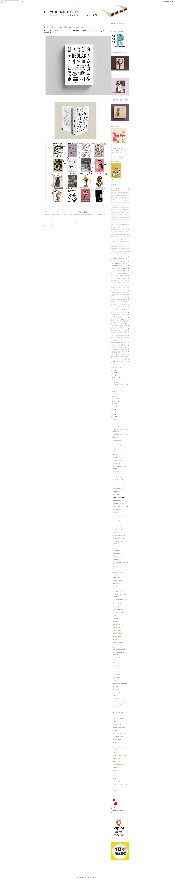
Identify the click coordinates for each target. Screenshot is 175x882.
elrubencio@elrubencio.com (119, 150)
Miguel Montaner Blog (119, 497)
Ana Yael (115, 686)
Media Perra (116, 707)
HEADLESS (116, 494)
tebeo (126, 359)
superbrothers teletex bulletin (120, 701)
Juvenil (122, 324)
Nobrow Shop (116, 698)
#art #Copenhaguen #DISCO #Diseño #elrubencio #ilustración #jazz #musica (120, 246)
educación (113, 301)
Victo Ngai (115, 730)
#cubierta (121, 251)
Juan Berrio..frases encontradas (118, 542)
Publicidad (124, 349)
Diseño (127, 294)
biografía (118, 275)
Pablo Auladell (117, 455)
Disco (121, 294)
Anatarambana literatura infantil (119, 467)
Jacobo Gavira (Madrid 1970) (120, 785)
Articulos (119, 270)
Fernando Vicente (117, 427)
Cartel (112, 279)
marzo (115, 398)
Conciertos (119, 289)
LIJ (120, 330)
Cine (124, 287)
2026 (114, 370)
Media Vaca (116, 483)
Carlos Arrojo (116, 692)
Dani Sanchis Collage (118, 604)
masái (112, 334)
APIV (117, 268)
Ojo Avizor (124, 344)
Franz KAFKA (125, 314)
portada (112, 347)
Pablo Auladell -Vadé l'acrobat (118, 573)
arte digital (113, 270)
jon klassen (116, 524)
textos (112, 361)
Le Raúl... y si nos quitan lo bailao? (120, 600)
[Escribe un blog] (81, 212)
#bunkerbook (114, 251)
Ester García (116, 583)
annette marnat (117, 745)
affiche (118, 263)
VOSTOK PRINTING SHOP (120, 506)
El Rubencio (123, 306)
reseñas (112, 352)
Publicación (116, 349)
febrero (116, 401)
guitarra (117, 316)
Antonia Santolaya (118, 477)
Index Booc (126, 320)
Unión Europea (119, 361)
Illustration (117, 317)
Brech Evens (116, 621)
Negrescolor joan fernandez (120, 683)
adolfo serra (116, 512)
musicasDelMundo (114, 340)
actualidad (125, 261)
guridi (114, 616)
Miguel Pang (116, 449)
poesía (117, 345)
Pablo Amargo (116, 657)
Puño (114, 773)
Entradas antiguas (102, 223)
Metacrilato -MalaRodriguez (120, 446)
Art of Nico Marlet (117, 592)
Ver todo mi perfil (115, 813)
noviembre (116, 379)
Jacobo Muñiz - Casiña (119, 530)
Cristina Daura (117, 630)
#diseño (126, 251)
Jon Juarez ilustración (118, 538)
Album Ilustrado (125, 263)
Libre (123, 327)
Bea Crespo (116, 660)
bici (113, 275)
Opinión (112, 345)
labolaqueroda (116, 666)
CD (119, 279)
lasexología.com (119, 325)
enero (115, 403)
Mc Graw (117, 334)
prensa (127, 347)
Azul (128, 273)
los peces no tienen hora (119, 535)
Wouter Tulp (116, 559)
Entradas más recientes (50, 223)
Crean (114, 695)
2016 (114, 406)
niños (122, 340)
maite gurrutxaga (117, 486)
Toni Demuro (116, 677)
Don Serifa (115, 586)
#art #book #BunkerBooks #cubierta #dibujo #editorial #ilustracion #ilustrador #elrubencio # (120, 238)
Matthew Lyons (117, 761)
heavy (112, 317)
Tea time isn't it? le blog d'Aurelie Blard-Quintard (119, 648)
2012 (114, 416)
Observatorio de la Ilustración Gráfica (120, 563)
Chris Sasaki (116, 782)
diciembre (116, 377)
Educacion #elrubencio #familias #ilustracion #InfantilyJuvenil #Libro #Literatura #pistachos (120, 303)
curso (123, 292)
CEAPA (124, 279)
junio (115, 391)
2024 (114, 375)
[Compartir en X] (83, 212)
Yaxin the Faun (117, 607)
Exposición (115, 312)
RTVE (117, 354)
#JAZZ (112, 258)
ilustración (115, 319)
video (126, 361)
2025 (114, 372)
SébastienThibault (117, 474)
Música (125, 339)
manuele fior (116, 471)
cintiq (128, 287)
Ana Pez (115, 639)
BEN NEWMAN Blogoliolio (120, 713)
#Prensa (122, 258)
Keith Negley (116, 491)
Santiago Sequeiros (118, 580)
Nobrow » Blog (117, 460)
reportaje (125, 351)
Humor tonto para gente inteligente (119, 653)
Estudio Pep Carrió (118, 503)
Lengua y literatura (115, 327)
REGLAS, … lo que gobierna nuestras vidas (64, 26)
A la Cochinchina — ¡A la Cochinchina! (119, 595)
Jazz (128, 322)
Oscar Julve (116, 532)
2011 (114, 419)
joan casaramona (117, 509)
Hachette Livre (124, 316)
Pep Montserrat (117, 724)
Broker (126, 277)
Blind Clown (124, 275)
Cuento (125, 290)
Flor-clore (118, 314)
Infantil (122, 322)
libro (119, 328)
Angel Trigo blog (117, 739)
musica (119, 339)
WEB (123, 363)
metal (112, 335)
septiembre (117, 389)
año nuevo (125, 267)
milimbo (115, 452)
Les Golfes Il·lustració (118, 718)
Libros (125, 328)
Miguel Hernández (118, 335)
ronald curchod (117, 577)
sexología (127, 356)
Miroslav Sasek (117, 710)
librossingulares (114, 330)
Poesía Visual (124, 345)
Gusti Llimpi (116, 518)
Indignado (114, 322)
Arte (126, 268)
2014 (114, 411)
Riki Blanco (116, 567)
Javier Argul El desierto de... (120, 434)
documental (120, 297)
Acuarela (113, 263)
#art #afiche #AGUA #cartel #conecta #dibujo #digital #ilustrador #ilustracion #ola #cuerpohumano (120, 217)
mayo (115, 394)
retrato (116, 352)
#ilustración (123, 255)
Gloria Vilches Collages (119, 480)
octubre (116, 382)
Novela (117, 344)
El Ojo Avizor (116, 779)
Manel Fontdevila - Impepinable (118, 549)
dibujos (114, 294)
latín (126, 325)
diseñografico (125, 296)
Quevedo (113, 351)
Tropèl (114, 663)
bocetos (112, 277)
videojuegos (113, 363)
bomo (114, 790)
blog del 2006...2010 (117, 152)
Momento (126, 335)
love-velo (120, 332)
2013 (114, 414)
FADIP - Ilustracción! (118, 458)
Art (122, 268)
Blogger (96, 877)
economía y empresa (116, 299)
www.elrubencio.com (117, 148)
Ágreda (115, 437)
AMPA (112, 267)
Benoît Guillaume (117, 633)
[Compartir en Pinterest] (86, 212)
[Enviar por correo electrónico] (79, 212)
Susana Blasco (116, 758)
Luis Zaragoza (116, 674)
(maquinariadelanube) (119, 727)
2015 (114, 409)
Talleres (120, 359)
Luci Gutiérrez (116, 443)
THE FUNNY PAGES (118, 610)
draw (126, 297)
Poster (122, 347)
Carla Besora (116, 776)
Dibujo (127, 292)
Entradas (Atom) (55, 226)
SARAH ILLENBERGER (120, 613)
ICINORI (115, 767)
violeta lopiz (116, 556)
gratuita (112, 316)
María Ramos (116, 627)
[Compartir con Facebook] (85, 212)
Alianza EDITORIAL (117, 265)
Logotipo (113, 332)
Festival (112, 314)
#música (117, 258)
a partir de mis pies (118, 672)
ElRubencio (124, 309)
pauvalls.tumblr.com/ (118, 527)
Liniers (115, 721)
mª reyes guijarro (117, 521)
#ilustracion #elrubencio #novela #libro (119, 256)
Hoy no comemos (117, 553)
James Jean (116, 716)
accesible (118, 261)
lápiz (113, 325)
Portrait (117, 347)
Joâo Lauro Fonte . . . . (118, 764)
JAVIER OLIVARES (118, 515)
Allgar (126, 265)
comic (113, 289)
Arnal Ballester (117, 500)
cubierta (118, 290)
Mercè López (116, 689)
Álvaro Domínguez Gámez (119, 704)
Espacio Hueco (117, 618)
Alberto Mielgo (117, 636)
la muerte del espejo (118, 488)
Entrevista (127, 311)
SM (114, 358)
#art (118, 210)
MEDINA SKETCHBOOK (120, 755)
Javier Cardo (116, 589)
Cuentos (113, 292)
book (117, 277)
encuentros (120, 311)
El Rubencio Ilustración (119, 808)
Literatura (125, 330)
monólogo (113, 337)
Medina (115, 752)
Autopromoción (120, 273)
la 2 (128, 323)
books (122, 277)
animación (119, 267)
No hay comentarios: (71, 211)
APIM (112, 268)
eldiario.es (118, 309)
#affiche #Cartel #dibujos (116, 190)
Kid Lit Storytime (117, 440)
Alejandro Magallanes (118, 642)
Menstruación (125, 334)
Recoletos (119, 351)
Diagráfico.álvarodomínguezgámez (120, 748)
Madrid (125, 332)
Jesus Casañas (115, 323)
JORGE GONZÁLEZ (118, 736)
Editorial (125, 299)
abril (115, 396)
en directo (113, 311)
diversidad (113, 297)
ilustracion (125, 317)
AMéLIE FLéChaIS (118, 624)
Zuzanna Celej (117, 463)
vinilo (119, 363)
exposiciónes (124, 312)
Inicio (76, 223)
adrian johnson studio (118, 570)
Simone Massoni (117, 546)
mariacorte (115, 742)
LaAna (115, 680)
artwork (126, 270)
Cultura (118, 292)
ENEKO (115, 770)
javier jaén (115, 669)
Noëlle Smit (116, 645)
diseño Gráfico (117, 296)
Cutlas (114, 788)
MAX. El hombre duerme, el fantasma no (120, 430)
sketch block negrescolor (119, 733)
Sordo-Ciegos (120, 358)
